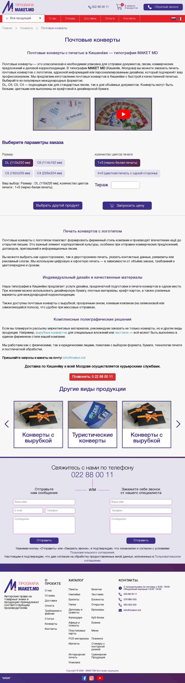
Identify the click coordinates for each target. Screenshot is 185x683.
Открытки (97, 605)
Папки (72, 605)
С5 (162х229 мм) (17, 173)
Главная (7, 28)
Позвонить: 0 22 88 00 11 (92, 376)
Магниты (74, 644)
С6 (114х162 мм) (49, 162)
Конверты (26, 28)
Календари (75, 618)
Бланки (95, 623)
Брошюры (97, 610)
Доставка (90, 18)
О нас (52, 18)
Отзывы (70, 18)
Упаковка (74, 662)
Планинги (97, 639)
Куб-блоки (97, 618)
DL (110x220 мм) (17, 162)
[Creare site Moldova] (6, 678)
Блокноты (97, 599)
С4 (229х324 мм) (49, 173)
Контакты (129, 18)
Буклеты (74, 599)
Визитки (96, 589)
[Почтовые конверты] (61, 114)
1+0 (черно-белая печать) (117, 162)
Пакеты (73, 589)
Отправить (44, 540)
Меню (95, 631)
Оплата (109, 18)
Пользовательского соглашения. (92, 552)
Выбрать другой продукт (57, 205)
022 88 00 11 (92, 475)
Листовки (97, 594)
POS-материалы (79, 639)
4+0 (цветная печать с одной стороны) (127, 173)
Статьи (49, 619)
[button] (6, 424)
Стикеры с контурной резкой (98, 647)
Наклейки (74, 594)
